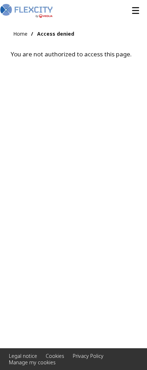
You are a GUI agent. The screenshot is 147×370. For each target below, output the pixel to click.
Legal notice (23, 356)
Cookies (55, 356)
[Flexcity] (26, 11)
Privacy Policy (88, 356)
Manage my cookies (32, 362)
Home (20, 33)
